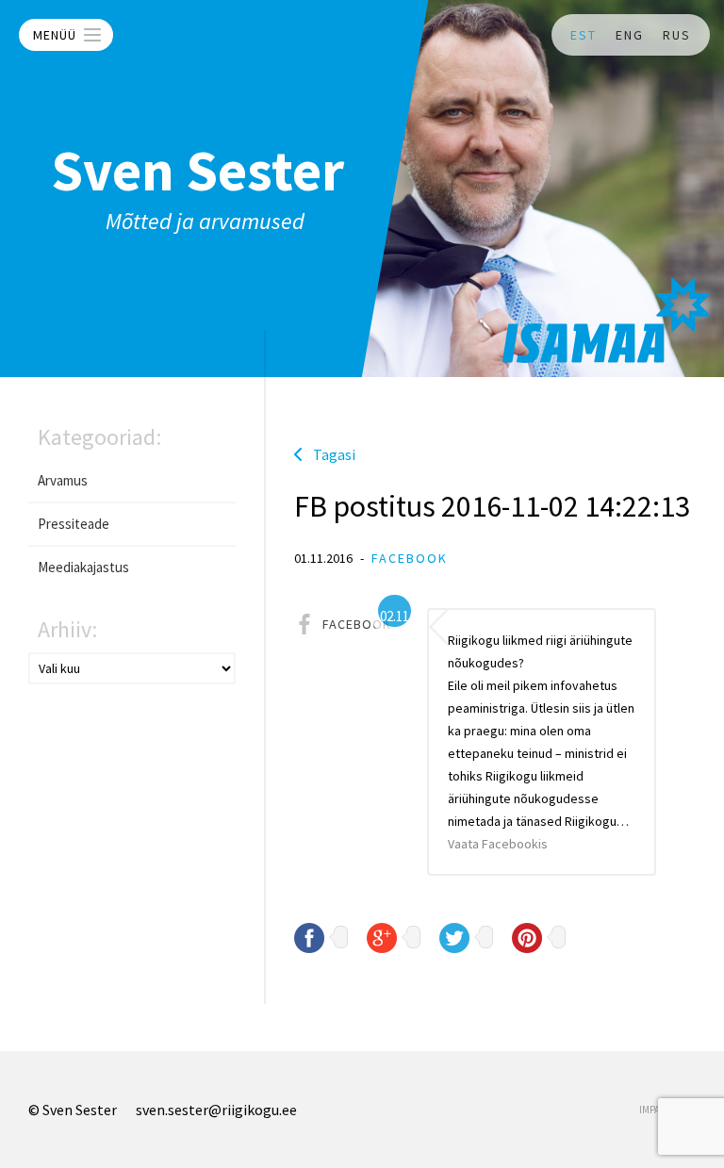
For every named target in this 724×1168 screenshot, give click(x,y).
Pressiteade (73, 524)
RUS (677, 34)
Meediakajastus (83, 567)
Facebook (409, 558)
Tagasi (334, 454)
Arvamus (63, 480)
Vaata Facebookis (498, 843)
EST (583, 34)
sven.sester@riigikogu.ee (216, 1109)
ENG (630, 34)
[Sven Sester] (606, 320)
